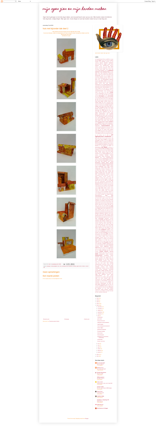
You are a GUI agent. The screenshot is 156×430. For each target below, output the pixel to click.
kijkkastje (97, 157)
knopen (111, 165)
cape (100, 89)
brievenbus (111, 85)
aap (110, 61)
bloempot (96, 80)
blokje (99, 80)
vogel (96, 274)
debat (98, 97)
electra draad (104, 103)
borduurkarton (97, 84)
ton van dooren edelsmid (108, 259)
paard (100, 206)
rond (109, 224)
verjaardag (111, 266)
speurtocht (111, 237)
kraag (112, 170)
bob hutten (109, 80)
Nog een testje (100, 373)
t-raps (107, 248)
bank (102, 73)
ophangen (108, 203)
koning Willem (107, 167)
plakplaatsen (101, 213)
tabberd (112, 248)
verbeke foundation (100, 265)
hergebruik (103, 128)
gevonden (111, 116)
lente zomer (102, 180)
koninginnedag (97, 168)
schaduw (96, 228)
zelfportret (99, 288)
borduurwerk (107, 84)
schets (112, 228)
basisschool (105, 73)
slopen (112, 233)
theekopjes (97, 256)
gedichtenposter (102, 113)
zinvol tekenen (110, 288)
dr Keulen (111, 99)
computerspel (101, 93)
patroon (103, 209)
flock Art (106, 110)
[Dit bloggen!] (68, 264)
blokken (105, 80)
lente (99, 180)
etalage (96, 106)
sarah (103, 227)
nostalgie (106, 200)
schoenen (111, 229)
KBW (112, 152)
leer (112, 177)
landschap (101, 177)
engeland (108, 103)
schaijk (99, 228)
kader (112, 149)
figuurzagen (97, 110)
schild (99, 229)
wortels (105, 285)
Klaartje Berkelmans (101, 372)
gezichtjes (107, 117)
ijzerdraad (110, 133)
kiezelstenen (107, 156)
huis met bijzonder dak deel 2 (103, 325)
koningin (112, 167)
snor (112, 234)
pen (105, 209)
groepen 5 (111, 122)
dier (109, 98)
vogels (112, 274)
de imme (96, 96)
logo (100, 184)
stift (98, 243)
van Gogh (111, 264)
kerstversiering (98, 156)
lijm (112, 181)
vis (110, 271)
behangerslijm (97, 75)
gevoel (108, 116)
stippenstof (109, 243)
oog (107, 201)
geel (107, 113)
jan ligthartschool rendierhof (67, 266)
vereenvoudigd (106, 265)
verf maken (111, 265)
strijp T (101, 247)
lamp (112, 176)
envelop (111, 103)
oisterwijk (99, 201)
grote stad (99, 318)
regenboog (97, 220)
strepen (101, 246)
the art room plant (101, 362)
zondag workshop (104, 289)
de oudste (110, 96)
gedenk (112, 112)
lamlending (108, 176)
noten (109, 200)
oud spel (109, 204)
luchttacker (105, 184)
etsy (112, 106)
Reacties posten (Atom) (54, 321)
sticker (96, 243)
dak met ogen (104, 94)
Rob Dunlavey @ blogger (102, 408)
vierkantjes (107, 270)
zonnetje (96, 290)
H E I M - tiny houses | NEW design (104, 387)
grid (98, 121)
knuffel (96, 166)
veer (96, 265)
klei (102, 161)
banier (99, 73)
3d (95, 60)
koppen (100, 170)
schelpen (109, 228)
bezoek (112, 75)
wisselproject (103, 284)
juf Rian (103, 148)
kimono (104, 157)
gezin (110, 117)
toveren (109, 260)
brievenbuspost (106, 87)
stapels (96, 242)
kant (109, 151)
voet (112, 273)
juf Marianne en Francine (107, 144)
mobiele (102, 190)
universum (111, 261)
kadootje (99, 151)
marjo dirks (100, 187)
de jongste (101, 96)
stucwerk (106, 247)
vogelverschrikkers (98, 275)
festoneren (101, 108)
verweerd (100, 269)
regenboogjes (100, 324)
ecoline (96, 102)
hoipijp (96, 129)
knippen (104, 165)
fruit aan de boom (101, 320)
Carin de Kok (103, 89)
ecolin (112, 101)
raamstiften (111, 218)
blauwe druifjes (97, 78)
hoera (106, 128)
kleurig (112, 161)
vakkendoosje (104, 264)
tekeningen (96, 252)
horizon (96, 130)
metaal (102, 189)
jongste (105, 139)
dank (108, 94)
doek (97, 99)
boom (96, 83)
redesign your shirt (104, 219)
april (99, 346)
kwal (109, 175)
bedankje (104, 74)
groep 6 (100, 123)
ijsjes (99, 133)
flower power (111, 110)
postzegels (105, 215)
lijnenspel (101, 182)
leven (96, 181)
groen (100, 121)
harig (112, 125)
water (101, 279)
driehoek (105, 101)
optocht (96, 204)
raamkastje (107, 218)
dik (95, 99)
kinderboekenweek (109, 157)
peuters (112, 209)
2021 (98, 298)
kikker (101, 157)
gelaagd (110, 115)
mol (112, 191)
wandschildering (97, 279)
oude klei (99, 205)
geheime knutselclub (101, 329)
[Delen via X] (70, 264)
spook (108, 238)
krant (106, 171)
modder (106, 190)
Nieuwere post (46, 319)
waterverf (109, 279)
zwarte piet (105, 292)
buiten (104, 88)
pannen (96, 208)
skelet (96, 233)
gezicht (99, 117)
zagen (109, 285)
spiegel (96, 238)
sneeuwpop (105, 234)
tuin (106, 261)
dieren (112, 98)
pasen (96, 209)
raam (96, 218)
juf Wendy (97, 149)
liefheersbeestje (102, 181)
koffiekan (96, 167)
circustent (108, 90)
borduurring (102, 84)
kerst (104, 153)
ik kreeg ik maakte (101, 331)
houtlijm (106, 130)
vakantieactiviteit (98, 264)
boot (104, 83)
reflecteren (109, 219)
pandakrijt (111, 206)
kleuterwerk (111, 163)
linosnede (111, 182)
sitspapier (111, 232)
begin (112, 74)
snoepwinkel (110, 234)
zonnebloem (111, 289)
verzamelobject (98, 270)
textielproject (106, 255)
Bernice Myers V (100, 364)
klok (98, 165)
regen (112, 219)
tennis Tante (110, 252)
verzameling (111, 269)
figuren (109, 108)
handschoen (97, 125)
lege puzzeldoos (101, 179)
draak (99, 101)
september (100, 312)
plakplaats (97, 213)
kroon (104, 172)
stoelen (112, 243)
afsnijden (109, 64)
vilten (98, 271)
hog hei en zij (110, 128)
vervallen (96, 269)
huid (112, 130)
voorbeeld (111, 275)
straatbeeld (111, 244)
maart (99, 348)
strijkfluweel (106, 246)
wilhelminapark (97, 283)
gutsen (101, 124)
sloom (110, 233)
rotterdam (103, 225)
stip (102, 243)
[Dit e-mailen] (67, 264)
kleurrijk (103, 162)
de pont (96, 97)
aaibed (100, 61)
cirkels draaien (101, 92)
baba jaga (106, 70)
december (100, 306)
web (103, 280)
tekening (111, 251)
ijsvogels (107, 133)
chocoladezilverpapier (99, 90)
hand (109, 124)
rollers (104, 224)
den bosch (109, 97)
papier (99, 208)
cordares (96, 94)
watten (112, 279)
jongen (99, 139)
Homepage (66, 319)
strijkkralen (111, 246)
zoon (98, 290)
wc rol (101, 280)
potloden (109, 215)
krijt (112, 171)
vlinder (110, 273)
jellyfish (98, 138)
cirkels (96, 92)
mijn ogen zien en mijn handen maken (74, 9)
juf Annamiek (109, 139)
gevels (105, 116)
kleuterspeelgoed (98, 163)
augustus (100, 313)
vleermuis (106, 273)
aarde (112, 61)
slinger (107, 233)
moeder (111, 190)
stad (106, 239)
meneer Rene (98, 189)
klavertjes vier (111, 160)
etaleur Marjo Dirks (108, 106)
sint (102, 232)
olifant (102, 201)
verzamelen (105, 269)
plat (95, 214)
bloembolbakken (106, 79)
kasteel (100, 152)
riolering (107, 223)
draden (102, 101)
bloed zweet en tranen (109, 78)
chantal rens (111, 89)
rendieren (103, 220)
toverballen (105, 260)
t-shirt (109, 248)
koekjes (111, 166)
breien (104, 85)
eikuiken (112, 102)
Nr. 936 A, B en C (100, 378)
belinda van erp (104, 75)
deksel (106, 97)
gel (108, 115)
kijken (112, 156)
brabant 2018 (97, 85)
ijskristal (101, 133)
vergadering (102, 266)
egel (104, 102)
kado (96, 151)
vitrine (112, 271)
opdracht (101, 203)
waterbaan (104, 279)
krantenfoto (109, 171)
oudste (111, 205)
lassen (110, 177)
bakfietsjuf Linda (98, 71)
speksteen (101, 237)
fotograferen (105, 111)
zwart (106, 290)
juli (98, 315)
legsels (96, 180)
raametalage (101, 218)
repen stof (111, 220)
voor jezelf (106, 275)
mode (109, 190)
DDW (112, 94)
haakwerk (104, 124)
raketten (96, 219)
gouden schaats (106, 120)
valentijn (108, 264)
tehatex (83, 266)
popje (105, 214)
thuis (110, 256)
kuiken (109, 172)
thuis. (112, 256)
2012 (98, 354)
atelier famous (108, 69)
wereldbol (109, 280)
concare (105, 93)
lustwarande (109, 184)
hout (58, 266)
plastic (112, 213)
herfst (99, 128)
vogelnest (108, 274)
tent (112, 252)
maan (102, 185)
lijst (104, 182)
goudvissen (111, 120)
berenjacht (108, 75)
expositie (102, 107)
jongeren (102, 139)
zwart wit (109, 290)
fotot (108, 111)
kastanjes (96, 152)
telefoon (106, 252)
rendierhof (108, 220)
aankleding (107, 61)
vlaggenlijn (99, 273)
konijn (99, 167)
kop (98, 170)
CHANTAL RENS (100, 396)
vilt (95, 271)
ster (112, 242)
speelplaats (97, 237)
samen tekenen (98, 227)
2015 (98, 301)
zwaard (103, 290)
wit (106, 284)
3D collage (99, 60)
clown (108, 92)
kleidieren (105, 161)
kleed (99, 161)
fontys (96, 111)
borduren (111, 83)
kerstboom (107, 153)
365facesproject (100, 377)
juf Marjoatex (110, 147)
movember (99, 194)
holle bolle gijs (100, 129)
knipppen (108, 165)
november (100, 308)
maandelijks (105, 185)
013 (95, 59)
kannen (106, 151)
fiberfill (104, 108)
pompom (100, 214)
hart (103, 126)
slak (98, 233)
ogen (112, 200)
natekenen (97, 199)
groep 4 (107, 121)
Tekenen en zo (100, 367)
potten (112, 215)
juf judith (111, 143)
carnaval (107, 89)
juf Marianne (99, 144)
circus (105, 90)
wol (97, 285)
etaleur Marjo (101, 106)
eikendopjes (108, 102)
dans (110, 94)
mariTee (109, 186)
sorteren (107, 236)
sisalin (109, 232)
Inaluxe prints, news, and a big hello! (104, 383)
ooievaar (109, 201)
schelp (106, 228)
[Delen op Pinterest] (74, 264)
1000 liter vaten (104, 59)
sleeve (102, 233)
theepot (101, 256)
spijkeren (100, 238)
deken (101, 97)
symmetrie (99, 248)
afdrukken (106, 62)
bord (107, 83)
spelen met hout (107, 237)
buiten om (107, 88)
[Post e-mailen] (64, 264)
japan (112, 136)
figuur (112, 108)
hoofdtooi (111, 129)
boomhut (100, 83)
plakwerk (106, 213)
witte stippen (109, 284)
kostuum (109, 170)
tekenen (106, 251)
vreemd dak (111, 276)
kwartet (112, 175)
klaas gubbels (105, 160)
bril (110, 87)
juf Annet (101, 140)
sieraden (96, 232)
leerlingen (97, 179)
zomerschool (97, 289)
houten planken (103, 130)
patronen (99, 209)
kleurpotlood (97, 162)
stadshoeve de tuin (99, 241)
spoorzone (111, 238)
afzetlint (112, 64)
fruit (110, 111)
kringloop (96, 172)
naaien (111, 196)
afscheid (96, 64)
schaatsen (111, 227)
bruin (102, 88)
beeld (107, 74)
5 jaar (103, 60)
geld (112, 115)
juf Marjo (74, 266)
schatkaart (102, 228)
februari (99, 350)
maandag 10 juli (100, 392)
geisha (101, 115)
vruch (99, 278)
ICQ (97, 133)
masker (105, 187)
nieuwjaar (103, 200)
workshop (102, 285)
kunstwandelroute (97, 175)
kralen (96, 171)
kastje (107, 152)
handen (111, 124)
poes (98, 214)
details (100, 98)
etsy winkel (97, 107)
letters (112, 180)
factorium (106, 107)
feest (109, 107)
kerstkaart (111, 153)
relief (100, 220)
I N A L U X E (100, 381)
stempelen (106, 242)
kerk (99, 153)
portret (96, 215)
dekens (103, 97)
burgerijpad (111, 88)
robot (99, 224)
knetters (100, 165)
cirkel (112, 90)
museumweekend (98, 196)
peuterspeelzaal (97, 210)
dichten (104, 98)
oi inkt (96, 201)
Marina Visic (105, 186)
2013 (108, 59)
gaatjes (96, 112)
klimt (96, 165)
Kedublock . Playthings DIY (103, 399)
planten (110, 213)
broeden (96, 88)
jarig (96, 138)
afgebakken (111, 62)
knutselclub (100, 166)
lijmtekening (97, 182)
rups (112, 225)
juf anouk (105, 140)
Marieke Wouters (100, 186)
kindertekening (105, 158)
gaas (112, 111)
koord (96, 170)
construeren (111, 93)
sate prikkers (107, 227)
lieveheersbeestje (108, 181)
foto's (101, 111)
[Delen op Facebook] (72, 264)
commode (96, 93)
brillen (112, 87)
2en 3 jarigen (111, 59)
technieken (96, 251)
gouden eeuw (100, 120)
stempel (102, 242)
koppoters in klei (104, 170)
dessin (98, 98)
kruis (106, 172)
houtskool (110, 130)
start (98, 242)
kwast (96, 176)
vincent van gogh (101, 271)
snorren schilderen (98, 236)
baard (99, 70)
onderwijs (104, 201)
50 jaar (105, 60)
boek (112, 80)
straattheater (97, 246)
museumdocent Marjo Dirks (104, 195)
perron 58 (108, 209)
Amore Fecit (99, 391)
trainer (112, 260)
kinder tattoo (100, 333)
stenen (110, 242)
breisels (107, 85)
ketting (103, 156)
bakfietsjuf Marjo (106, 71)
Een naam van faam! (101, 368)
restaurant (101, 222)
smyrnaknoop (97, 234)
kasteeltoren (104, 152)
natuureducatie (104, 199)
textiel (96, 254)
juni (98, 343)
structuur (104, 247)
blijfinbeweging (103, 78)
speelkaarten (111, 236)
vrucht (102, 278)
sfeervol (110, 231)
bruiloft (99, 88)
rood (100, 225)
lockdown (97, 184)
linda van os (107, 182)
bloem (96, 79)
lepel (105, 180)
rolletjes (107, 224)
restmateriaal (108, 222)
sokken (103, 236)
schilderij (108, 229)
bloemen (111, 79)
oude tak (108, 205)
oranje (99, 204)
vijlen (110, 270)
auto (112, 69)
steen (100, 242)
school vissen (97, 231)
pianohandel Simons (103, 210)
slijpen (104, 233)
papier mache (79, 266)
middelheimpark (107, 189)
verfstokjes (97, 266)
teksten (103, 252)
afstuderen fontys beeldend (103, 322)
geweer (96, 117)
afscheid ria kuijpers (102, 64)
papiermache (108, 208)
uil (109, 261)
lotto (101, 184)
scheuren (96, 229)
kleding (96, 161)
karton (112, 151)
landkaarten (97, 177)
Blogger (86, 418)
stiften (100, 243)
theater (112, 255)
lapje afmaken (106, 177)
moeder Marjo (97, 191)
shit (112, 231)
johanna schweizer (108, 138)
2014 (98, 303)
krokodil (100, 172)
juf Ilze (107, 143)
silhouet (100, 232)
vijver (112, 270)
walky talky (110, 278)
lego (112, 179)
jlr (104, 138)
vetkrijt (102, 270)
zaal (107, 285)
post (103, 215)
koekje (108, 166)
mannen (96, 186)
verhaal (107, 266)
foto (98, 111)
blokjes (102, 80)
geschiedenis (101, 116)
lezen (98, 181)
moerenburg (102, 191)
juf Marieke (109, 145)
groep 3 (103, 121)
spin (103, 238)
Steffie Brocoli (100, 404)
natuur (100, 199)
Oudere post (86, 319)
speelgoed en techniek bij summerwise (102, 337)
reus (112, 222)
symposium (104, 248)
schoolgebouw (102, 231)
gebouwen (108, 112)
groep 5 (111, 121)
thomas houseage (106, 256)
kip (95, 160)
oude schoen (103, 205)
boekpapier (48, 266)
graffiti (96, 121)
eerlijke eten (101, 102)
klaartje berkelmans (100, 160)
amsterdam (100, 66)
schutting (107, 231)
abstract (101, 62)
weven (112, 280)
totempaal (100, 260)
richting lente (101, 223)
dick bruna (107, 98)
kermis (102, 153)
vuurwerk (105, 278)
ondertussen (100, 317)
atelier (104, 69)
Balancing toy (100, 401)
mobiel (100, 190)
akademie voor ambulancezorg (102, 65)
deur (102, 98)
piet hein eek (111, 210)
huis (60, 266)
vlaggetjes (103, 273)
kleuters (111, 162)
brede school (101, 85)
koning (102, 167)
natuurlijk (107, 199)
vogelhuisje (103, 274)
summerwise (110, 247)
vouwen (104, 276)
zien (102, 288)
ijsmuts (104, 133)
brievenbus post (98, 87)
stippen (104, 243)
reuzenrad (96, 223)
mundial (108, 194)
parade (112, 208)
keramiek (97, 153)
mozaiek (102, 194)
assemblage (97, 69)
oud (102, 204)
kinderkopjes (100, 158)
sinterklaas (105, 232)
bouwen (111, 84)
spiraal (105, 238)
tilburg (107, 257)
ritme (110, 223)
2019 (98, 300)
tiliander (96, 259)
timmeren (100, 259)
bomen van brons (101, 341)
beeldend (109, 74)
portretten (100, 215)
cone (107, 93)
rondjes (111, 224)
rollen (102, 224)
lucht (103, 184)
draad (96, 101)
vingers (106, 271)
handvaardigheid (54, 266)
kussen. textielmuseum (104, 175)
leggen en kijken (108, 179)
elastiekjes (100, 103)
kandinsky (103, 151)
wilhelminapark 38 (104, 283)
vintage (108, 271)
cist (105, 92)
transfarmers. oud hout (98, 261)
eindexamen (97, 103)
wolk (99, 285)
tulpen (108, 261)
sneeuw (102, 234)
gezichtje (103, 117)
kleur (109, 161)
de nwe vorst (106, 96)
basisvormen (101, 74)
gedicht (96, 113)
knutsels (105, 166)
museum (111, 194)
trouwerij (103, 261)
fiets (107, 108)
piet (108, 210)
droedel (109, 101)
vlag (96, 273)
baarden (102, 70)
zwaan (101, 290)
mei (98, 345)
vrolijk (96, 278)
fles (100, 110)
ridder (105, 223)
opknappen (111, 203)
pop (103, 214)
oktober (99, 310)
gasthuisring (100, 112)
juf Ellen (100, 141)
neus (100, 200)
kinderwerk (111, 158)
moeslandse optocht (108, 191)
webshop (105, 280)
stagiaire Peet (108, 241)
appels (112, 66)
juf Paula (99, 148)
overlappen (97, 206)
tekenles (100, 252)
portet (112, 214)
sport (96, 239)
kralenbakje (100, 171)
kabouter (109, 149)
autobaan (96, 70)
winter (99, 284)
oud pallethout (105, 204)
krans (103, 171)
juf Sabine (111, 148)
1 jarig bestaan (99, 59)
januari (99, 352)
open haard (105, 203)
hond (108, 129)
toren (96, 260)
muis (105, 194)
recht (98, 219)
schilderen (103, 229)
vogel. (99, 274)
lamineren (104, 176)
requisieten (96, 222)
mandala (111, 185)
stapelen (112, 241)
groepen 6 (97, 124)
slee (99, 233)
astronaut (101, 69)
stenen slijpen (100, 327)
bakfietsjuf (110, 70)
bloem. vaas (100, 79)
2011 (98, 356)
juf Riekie (107, 148)
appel (109, 66)
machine (108, 185)
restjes (104, 222)
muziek (108, 196)
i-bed (96, 133)
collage (111, 92)
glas (112, 117)
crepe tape (100, 94)
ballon (96, 73)
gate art (105, 112)
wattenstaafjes (97, 280)
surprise (96, 248)
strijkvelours (97, 247)
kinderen (96, 158)
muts (104, 196)
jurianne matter (100, 386)
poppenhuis (108, 214)
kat (110, 152)
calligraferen (97, 89)
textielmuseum (98, 255)
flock (103, 110)
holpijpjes (105, 129)
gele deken (97, 116)
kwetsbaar (100, 176)
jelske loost (102, 138)
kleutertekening (105, 163)
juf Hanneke (100, 143)
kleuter (107, 162)
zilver (105, 288)
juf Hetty (104, 143)
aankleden (103, 61)
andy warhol (105, 66)
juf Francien (109, 141)
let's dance (108, 180)
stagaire (104, 241)
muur (106, 196)
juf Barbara (109, 140)
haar (107, 124)
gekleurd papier (105, 115)
